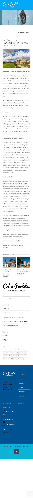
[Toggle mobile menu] (29, 4)
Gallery (9, 267)
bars (8, 350)
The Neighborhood (14, 359)
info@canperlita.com (9, 419)
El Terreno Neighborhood (11, 325)
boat (13, 350)
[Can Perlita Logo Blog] (16, 283)
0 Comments (7, 275)
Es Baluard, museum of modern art (9, 259)
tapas (4, 359)
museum (24, 353)
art (4, 350)
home (11, 353)
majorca (18, 353)
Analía (5, 245)
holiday (23, 350)
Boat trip (6, 308)
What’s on (22, 392)
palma (5, 355)
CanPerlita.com (10, 424)
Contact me (22, 396)
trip (22, 359)
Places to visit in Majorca (15, 355)
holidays (5, 353)
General (6, 335)
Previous (22, 32)
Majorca (21, 245)
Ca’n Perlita (22, 374)
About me (22, 379)
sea (25, 355)
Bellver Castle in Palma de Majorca (23, 259)
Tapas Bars (7, 313)
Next (27, 32)
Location (21, 383)
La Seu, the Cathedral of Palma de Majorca (16, 321)
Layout (21, 387)
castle (17, 350)
